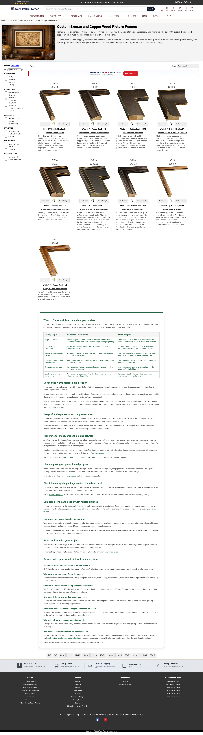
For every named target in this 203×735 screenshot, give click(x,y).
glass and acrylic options (68, 476)
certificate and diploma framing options (74, 457)
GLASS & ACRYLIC (95, 16)
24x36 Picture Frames (173, 697)
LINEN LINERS (131, 16)
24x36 (144, 655)
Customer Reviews (125, 685)
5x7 (49, 655)
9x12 (70, 655)
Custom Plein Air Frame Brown (94, 209)
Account (77, 688)
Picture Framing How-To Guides (77, 706)
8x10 (62, 655)
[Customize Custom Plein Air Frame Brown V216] (94, 197)
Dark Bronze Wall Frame (133, 209)
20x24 (127, 655)
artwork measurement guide (107, 552)
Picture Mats (30, 697)
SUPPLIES (156, 16)
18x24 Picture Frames (173, 694)
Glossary (78, 703)
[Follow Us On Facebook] (97, 720)
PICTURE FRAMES (37, 16)
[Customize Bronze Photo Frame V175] (55, 120)
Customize (45, 124)
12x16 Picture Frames (173, 688)
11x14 (77, 655)
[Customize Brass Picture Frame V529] (172, 197)
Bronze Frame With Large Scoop (172, 133)
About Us (125, 682)
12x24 (102, 655)
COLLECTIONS (113, 16)
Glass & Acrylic (30, 700)
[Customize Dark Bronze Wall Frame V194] (133, 197)
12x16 (85, 655)
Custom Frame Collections (30, 691)
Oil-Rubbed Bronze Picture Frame (55, 209)
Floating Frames (30, 682)
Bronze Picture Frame (133, 133)
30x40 (152, 655)
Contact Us (77, 685)
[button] (161, 9)
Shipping (78, 694)
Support (77, 682)
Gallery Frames (30, 694)
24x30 (136, 655)
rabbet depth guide (56, 495)
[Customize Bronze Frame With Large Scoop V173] (172, 120)
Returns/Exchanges (77, 697)
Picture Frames (12, 20)
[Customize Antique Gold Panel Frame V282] (55, 276)
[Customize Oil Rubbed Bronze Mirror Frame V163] (94, 120)
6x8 (55, 655)
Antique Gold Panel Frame (55, 288)
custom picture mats (96, 453)
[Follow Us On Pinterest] (105, 720)
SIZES (144, 16)
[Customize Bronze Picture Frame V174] (133, 120)
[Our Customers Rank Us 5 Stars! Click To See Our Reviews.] (20, 3)
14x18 (94, 655)
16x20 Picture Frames (173, 691)
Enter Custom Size (130, 73)
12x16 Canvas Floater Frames (30, 703)
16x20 (110, 655)
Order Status (78, 691)
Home (3, 20)
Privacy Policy (77, 700)
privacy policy (137, 715)
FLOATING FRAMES (57, 16)
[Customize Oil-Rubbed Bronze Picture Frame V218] (55, 197)
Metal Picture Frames (30, 688)
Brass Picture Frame (172, 209)
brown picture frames (81, 509)
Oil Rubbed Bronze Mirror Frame (94, 133)
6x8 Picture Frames (173, 682)
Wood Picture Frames (26, 20)
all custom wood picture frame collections (65, 638)
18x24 (119, 655)
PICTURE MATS (76, 16)
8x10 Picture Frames (173, 685)
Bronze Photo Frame (55, 133)
